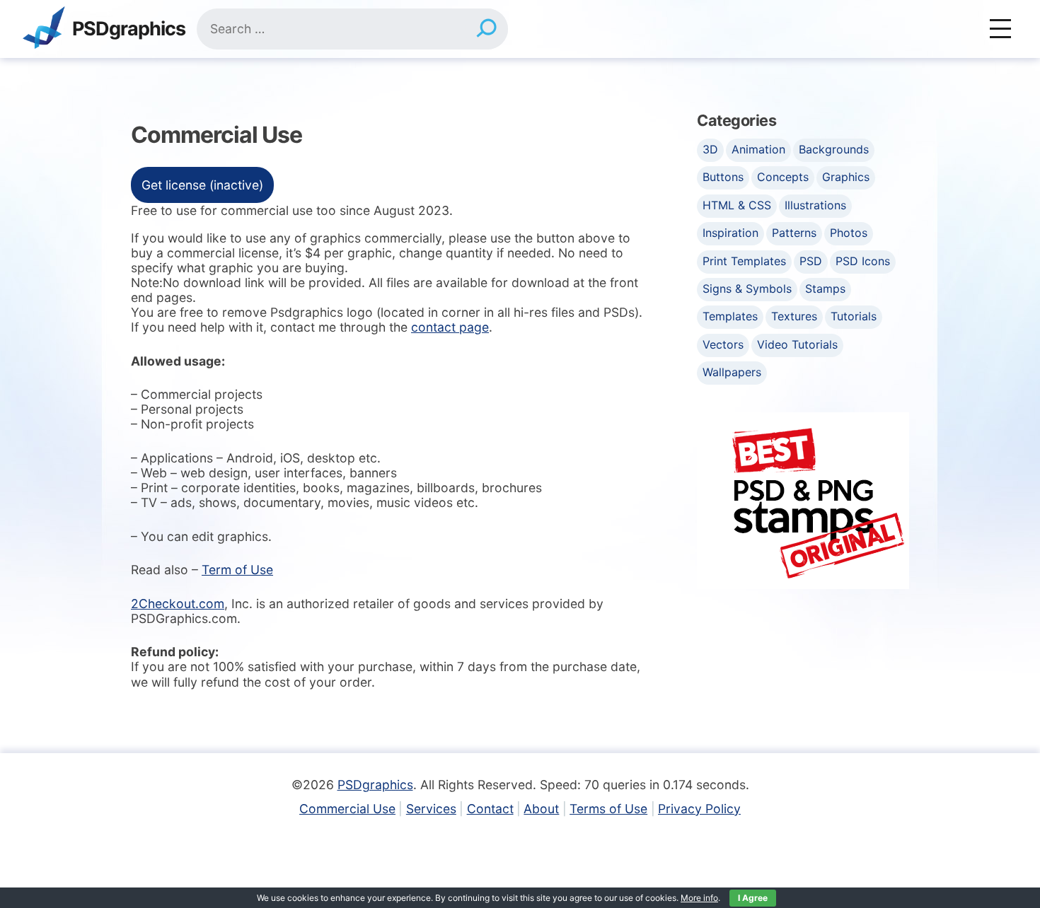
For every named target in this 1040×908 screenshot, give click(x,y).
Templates (730, 316)
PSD (810, 261)
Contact (490, 808)
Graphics (845, 177)
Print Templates (744, 261)
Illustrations (815, 205)
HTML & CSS (737, 205)
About (541, 808)
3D (710, 149)
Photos (848, 233)
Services (431, 808)
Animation (758, 149)
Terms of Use (608, 808)
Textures (794, 316)
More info (699, 897)
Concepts (783, 177)
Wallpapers (732, 372)
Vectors (723, 344)
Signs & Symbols (747, 288)
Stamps (825, 288)
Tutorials (854, 316)
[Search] (486, 29)
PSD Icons (863, 261)
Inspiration (730, 233)
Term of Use (237, 569)
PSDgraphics (128, 29)
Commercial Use (347, 808)
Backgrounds (834, 149)
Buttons (723, 177)
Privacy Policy (699, 808)
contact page (450, 327)
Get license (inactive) (202, 184)
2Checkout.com (177, 603)
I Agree (753, 897)
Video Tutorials (797, 344)
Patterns (794, 233)
